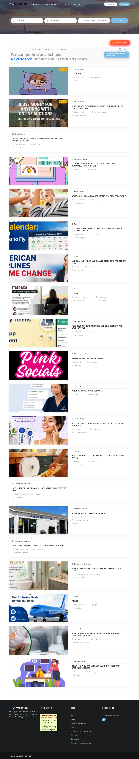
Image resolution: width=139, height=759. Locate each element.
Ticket (75, 293)
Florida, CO (78, 169)
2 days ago (95, 200)
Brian (76, 81)
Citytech (77, 675)
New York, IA (78, 605)
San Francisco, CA (80, 234)
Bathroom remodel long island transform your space (96, 570)
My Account (112, 4)
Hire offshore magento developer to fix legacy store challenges (96, 667)
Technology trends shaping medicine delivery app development (97, 327)
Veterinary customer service (87, 391)
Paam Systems (79, 173)
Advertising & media (80, 354)
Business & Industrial (80, 159)
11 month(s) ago (100, 112)
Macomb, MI (78, 77)
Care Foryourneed (80, 432)
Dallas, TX (77, 332)
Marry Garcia (78, 335)
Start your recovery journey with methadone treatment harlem (95, 635)
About (73, 715)
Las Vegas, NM (20, 144)
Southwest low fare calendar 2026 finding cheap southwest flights (97, 230)
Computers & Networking (22, 483)
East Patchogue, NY (81, 574)
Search (120, 21)
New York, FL (78, 672)
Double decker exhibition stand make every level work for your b (37, 140)
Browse (36, 4)
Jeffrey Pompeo (79, 238)
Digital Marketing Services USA (87, 358)
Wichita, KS (78, 517)
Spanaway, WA (79, 112)
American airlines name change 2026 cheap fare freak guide (99, 262)
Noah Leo (77, 608)
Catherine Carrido (80, 115)
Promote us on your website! (81, 743)
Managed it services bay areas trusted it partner (38, 546)
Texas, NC (77, 362)
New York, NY (79, 429)
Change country (51, 4)
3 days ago (93, 362)
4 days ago (99, 517)
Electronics (77, 451)
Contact (77, 4)
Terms (73, 719)
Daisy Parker (102, 300)
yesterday (36, 144)
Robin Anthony (79, 203)
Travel (76, 224)
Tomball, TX (78, 461)
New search (22, 59)
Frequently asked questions (81, 731)
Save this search (121, 43)
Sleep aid (76, 74)
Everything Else (79, 386)
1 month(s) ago (94, 77)
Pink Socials (78, 365)
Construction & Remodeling (82, 564)
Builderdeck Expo (21, 148)
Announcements (79, 101)
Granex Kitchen (79, 578)
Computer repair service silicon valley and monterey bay (39, 489)
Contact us (75, 739)
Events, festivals (20, 134)
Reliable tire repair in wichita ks (88, 513)
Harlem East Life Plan (81, 642)
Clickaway (18, 497)
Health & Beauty (79, 69)
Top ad (66, 4)
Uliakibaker (78, 398)
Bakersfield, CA (79, 200)
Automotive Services (80, 509)
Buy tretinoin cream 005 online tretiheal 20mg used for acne (98, 424)
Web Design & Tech (80, 321)
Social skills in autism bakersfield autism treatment (99, 196)
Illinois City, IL (78, 394)
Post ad (125, 4)
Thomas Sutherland (22, 553)
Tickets (76, 289)
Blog (72, 727)
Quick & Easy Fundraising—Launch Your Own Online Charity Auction (98, 107)
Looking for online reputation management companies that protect (94, 165)
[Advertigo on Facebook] (104, 719)
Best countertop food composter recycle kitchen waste (98, 457)
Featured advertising (78, 723)
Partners (74, 735)
